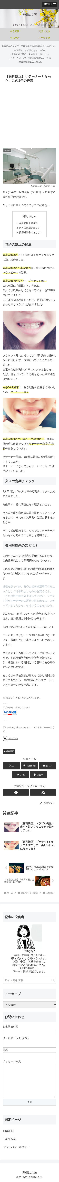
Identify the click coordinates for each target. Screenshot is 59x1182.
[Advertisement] (29, 115)
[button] (38, 774)
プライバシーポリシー (16, 1147)
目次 (25, 216)
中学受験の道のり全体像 (23, 54)
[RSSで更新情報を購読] (43, 792)
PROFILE (9, 1131)
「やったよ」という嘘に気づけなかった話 (30, 58)
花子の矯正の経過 (28, 223)
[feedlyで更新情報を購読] (16, 792)
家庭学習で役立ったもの (30, 61)
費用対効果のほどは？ (30, 232)
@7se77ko (13, 738)
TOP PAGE (10, 1139)
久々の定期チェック (29, 227)
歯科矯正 (10, 751)
